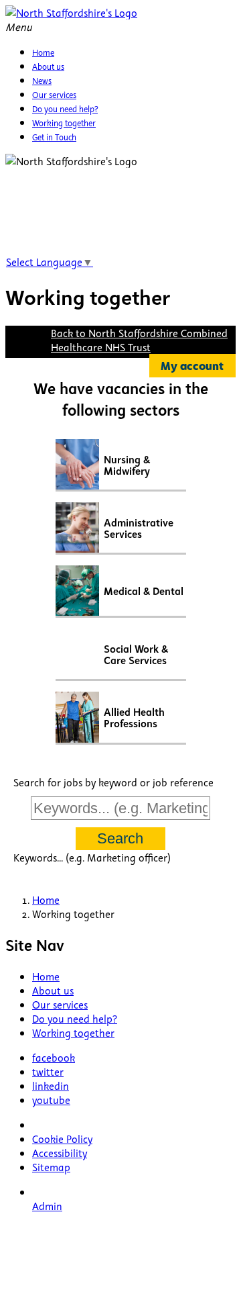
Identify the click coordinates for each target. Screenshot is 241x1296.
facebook (53, 1057)
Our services (60, 1004)
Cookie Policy (62, 1138)
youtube (51, 1100)
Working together (73, 1032)
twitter (48, 1071)
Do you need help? (74, 1018)
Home (46, 976)
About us (53, 990)
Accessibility (59, 1153)
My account (192, 365)
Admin (47, 1206)
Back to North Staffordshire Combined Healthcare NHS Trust (139, 340)
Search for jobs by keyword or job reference (113, 782)
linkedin (50, 1085)
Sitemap (51, 1167)
